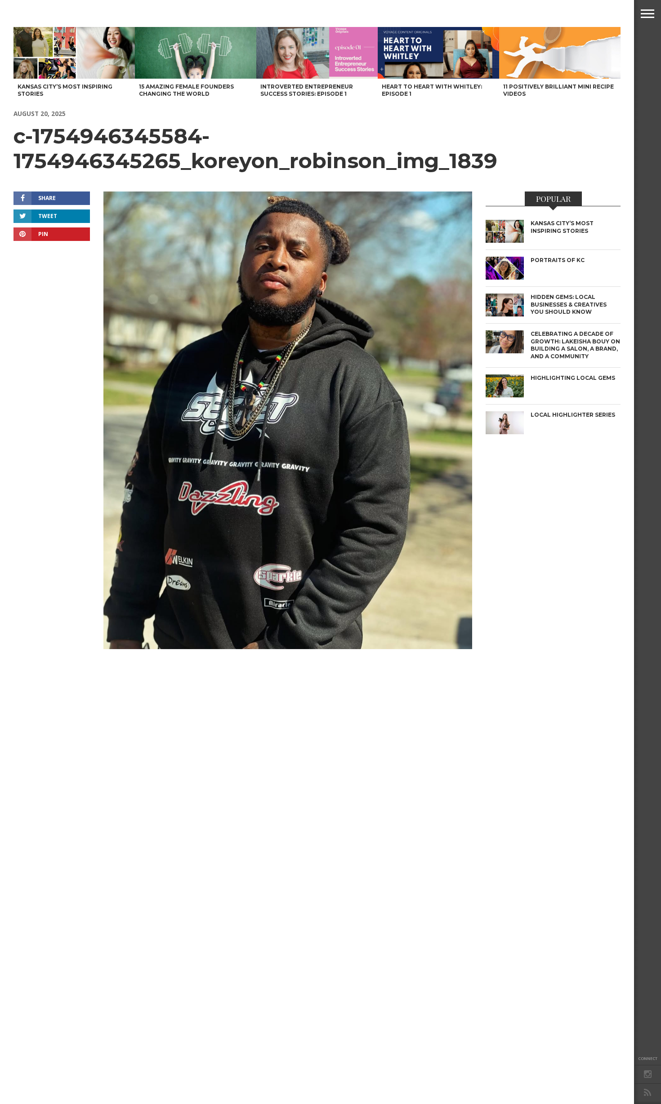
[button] (647, 13)
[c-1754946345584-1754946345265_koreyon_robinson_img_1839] (287, 646)
